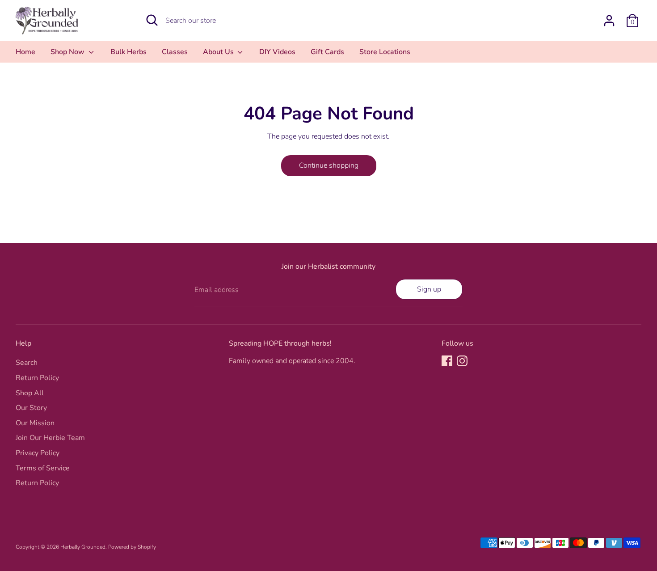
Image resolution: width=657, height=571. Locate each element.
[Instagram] (462, 360)
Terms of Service (43, 468)
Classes (175, 52)
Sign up (429, 289)
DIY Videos (277, 52)
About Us (219, 52)
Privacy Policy (37, 453)
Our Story (31, 408)
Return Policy (37, 378)
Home (25, 52)
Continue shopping (328, 165)
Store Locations (384, 52)
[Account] (609, 21)
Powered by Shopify (132, 546)
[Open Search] (152, 20)
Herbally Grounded (82, 546)
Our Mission (35, 423)
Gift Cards (327, 52)
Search (27, 363)
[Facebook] (447, 360)
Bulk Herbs (128, 52)
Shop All (30, 393)
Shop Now (68, 52)
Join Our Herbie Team (50, 438)
